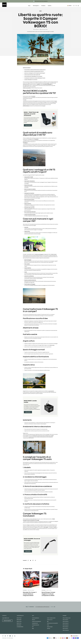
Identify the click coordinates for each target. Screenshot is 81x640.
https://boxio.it (65, 628)
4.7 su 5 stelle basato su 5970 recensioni (42, 606)
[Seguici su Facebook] (3, 636)
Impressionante (35, 623)
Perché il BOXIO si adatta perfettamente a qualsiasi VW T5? (34, 69)
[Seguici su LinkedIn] (14, 636)
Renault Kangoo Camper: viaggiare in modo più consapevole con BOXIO (48, 594)
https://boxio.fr (65, 619)
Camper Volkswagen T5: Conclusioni (30, 79)
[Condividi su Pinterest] (33, 560)
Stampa (48, 628)
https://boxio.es (65, 621)
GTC (33, 626)
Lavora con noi (49, 619)
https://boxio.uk (65, 623)
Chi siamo (43, 5)
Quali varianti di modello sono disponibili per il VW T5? (34, 71)
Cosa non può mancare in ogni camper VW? (32, 74)
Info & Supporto (36, 5)
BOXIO (55, 527)
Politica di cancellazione (36, 621)
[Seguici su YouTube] (10, 636)
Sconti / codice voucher (51, 617)
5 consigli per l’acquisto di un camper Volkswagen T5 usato (34, 77)
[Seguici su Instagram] (5, 636)
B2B (47, 621)
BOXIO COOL (19, 623)
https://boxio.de (66, 630)
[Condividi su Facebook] (28, 560)
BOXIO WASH (19, 619)
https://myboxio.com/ (67, 617)
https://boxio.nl (65, 626)
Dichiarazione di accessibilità (52, 623)
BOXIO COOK (19, 621)
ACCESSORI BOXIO (20, 626)
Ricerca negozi (49, 626)
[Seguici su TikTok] (12, 636)
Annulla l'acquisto (7, 620)
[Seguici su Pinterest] (7, 636)
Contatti (49, 5)
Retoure (33, 619)
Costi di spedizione (35, 617)
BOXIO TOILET (19, 617)
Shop (29, 5)
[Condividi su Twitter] (30, 560)
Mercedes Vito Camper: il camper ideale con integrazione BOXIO (29, 594)
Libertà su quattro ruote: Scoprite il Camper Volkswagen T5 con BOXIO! (43, 31)
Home (28, 31)
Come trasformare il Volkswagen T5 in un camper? (33, 76)
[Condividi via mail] (35, 560)
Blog (30, 31)
